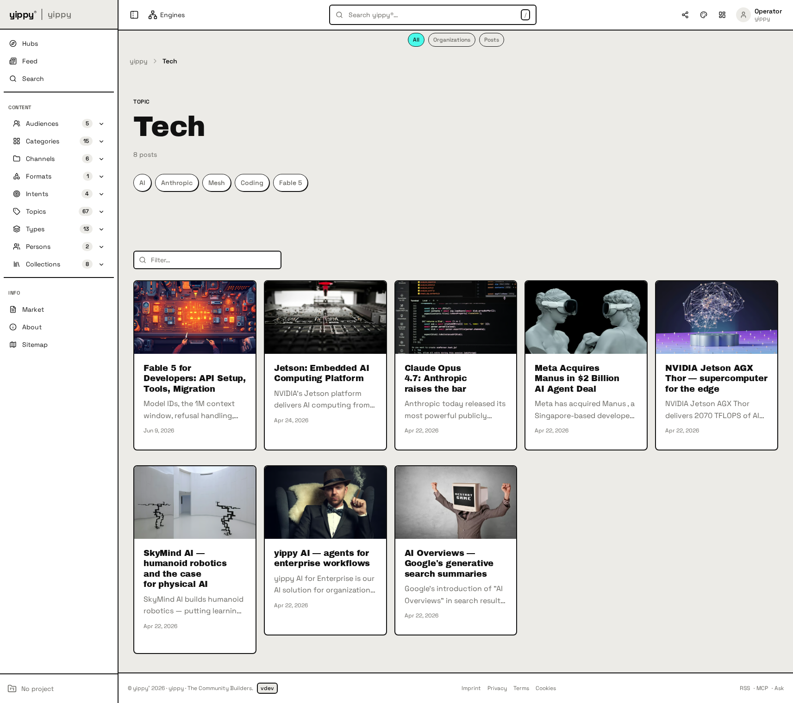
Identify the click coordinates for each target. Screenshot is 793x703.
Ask (779, 688)
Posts (491, 39)
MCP (762, 688)
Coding (252, 183)
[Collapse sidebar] (134, 14)
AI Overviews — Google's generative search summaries (449, 564)
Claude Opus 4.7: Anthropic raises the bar (436, 379)
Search (33, 78)
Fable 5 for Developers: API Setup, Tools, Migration (195, 379)
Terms (521, 688)
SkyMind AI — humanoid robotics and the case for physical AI (185, 569)
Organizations (451, 39)
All (416, 39)
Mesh (216, 183)
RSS (745, 688)
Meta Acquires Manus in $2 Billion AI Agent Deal (577, 379)
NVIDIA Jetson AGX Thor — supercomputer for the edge (716, 379)
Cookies (546, 688)
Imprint (471, 688)
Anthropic (177, 183)
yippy (139, 61)
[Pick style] (703, 14)
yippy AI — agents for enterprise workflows (322, 558)
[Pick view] (722, 14)
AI (142, 183)
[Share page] (685, 14)
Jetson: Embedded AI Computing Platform (321, 373)
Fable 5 (290, 183)
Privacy (497, 688)
